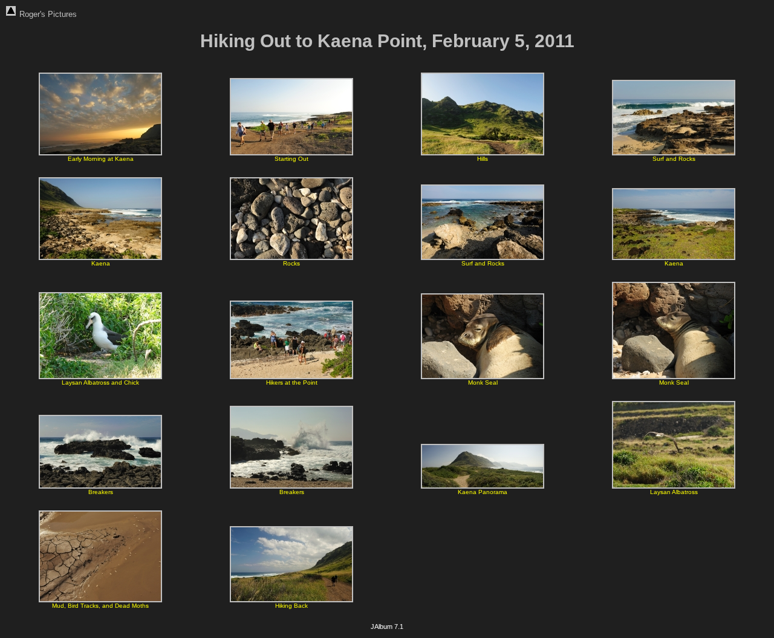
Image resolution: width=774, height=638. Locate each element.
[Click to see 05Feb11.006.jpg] (100, 153)
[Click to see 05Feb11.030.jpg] (291, 258)
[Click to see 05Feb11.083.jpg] (482, 377)
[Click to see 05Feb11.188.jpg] (291, 600)
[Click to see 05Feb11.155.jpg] (674, 486)
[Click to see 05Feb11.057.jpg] (100, 377)
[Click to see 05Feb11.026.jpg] (100, 258)
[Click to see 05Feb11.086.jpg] (674, 377)
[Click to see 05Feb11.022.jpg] (674, 153)
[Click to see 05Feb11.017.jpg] (482, 153)
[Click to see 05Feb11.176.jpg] (100, 600)
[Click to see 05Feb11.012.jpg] (291, 153)
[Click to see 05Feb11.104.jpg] (100, 486)
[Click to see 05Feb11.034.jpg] (482, 258)
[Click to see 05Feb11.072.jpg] (291, 377)
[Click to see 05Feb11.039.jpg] (674, 258)
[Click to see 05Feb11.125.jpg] (291, 486)
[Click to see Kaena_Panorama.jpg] (482, 486)
